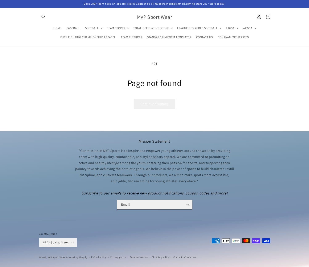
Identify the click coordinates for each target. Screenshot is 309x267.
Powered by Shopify (76, 257)
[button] (43, 17)
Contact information (184, 257)
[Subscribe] (187, 205)
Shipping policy (160, 257)
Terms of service (139, 257)
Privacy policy (118, 257)
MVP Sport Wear (56, 257)
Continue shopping (154, 104)
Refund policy (98, 257)
